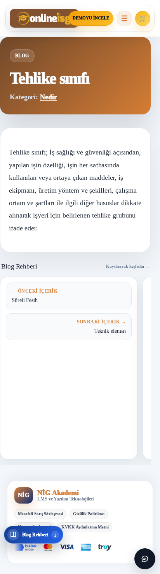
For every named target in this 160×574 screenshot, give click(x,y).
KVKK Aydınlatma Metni (85, 527)
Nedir (48, 97)
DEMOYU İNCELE (91, 18)
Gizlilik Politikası (88, 513)
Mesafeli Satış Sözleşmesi (40, 513)
